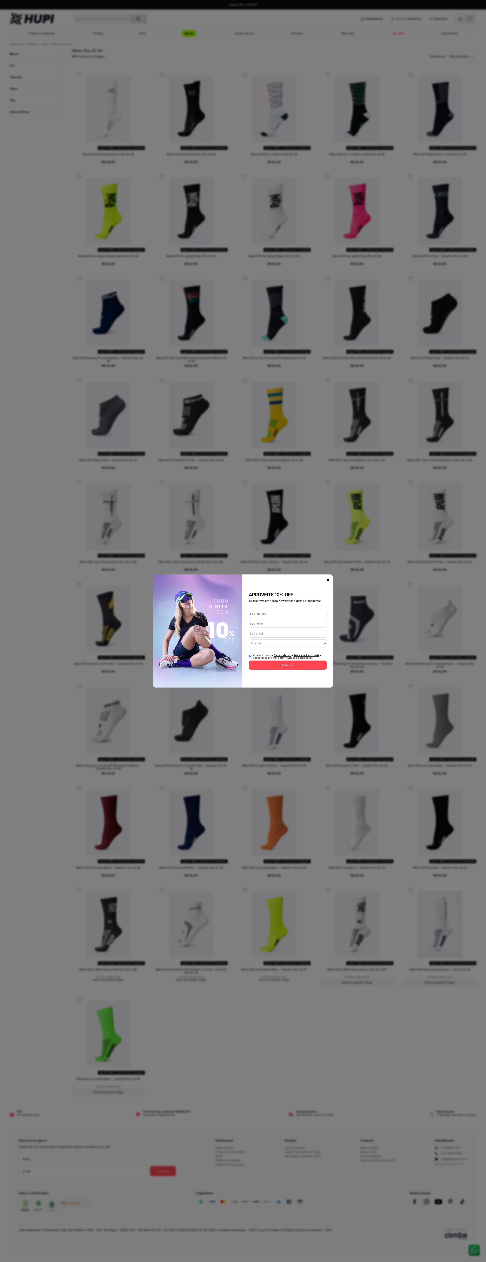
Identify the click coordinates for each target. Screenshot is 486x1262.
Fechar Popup (328, 580)
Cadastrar (288, 665)
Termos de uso (282, 655)
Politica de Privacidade (306, 655)
